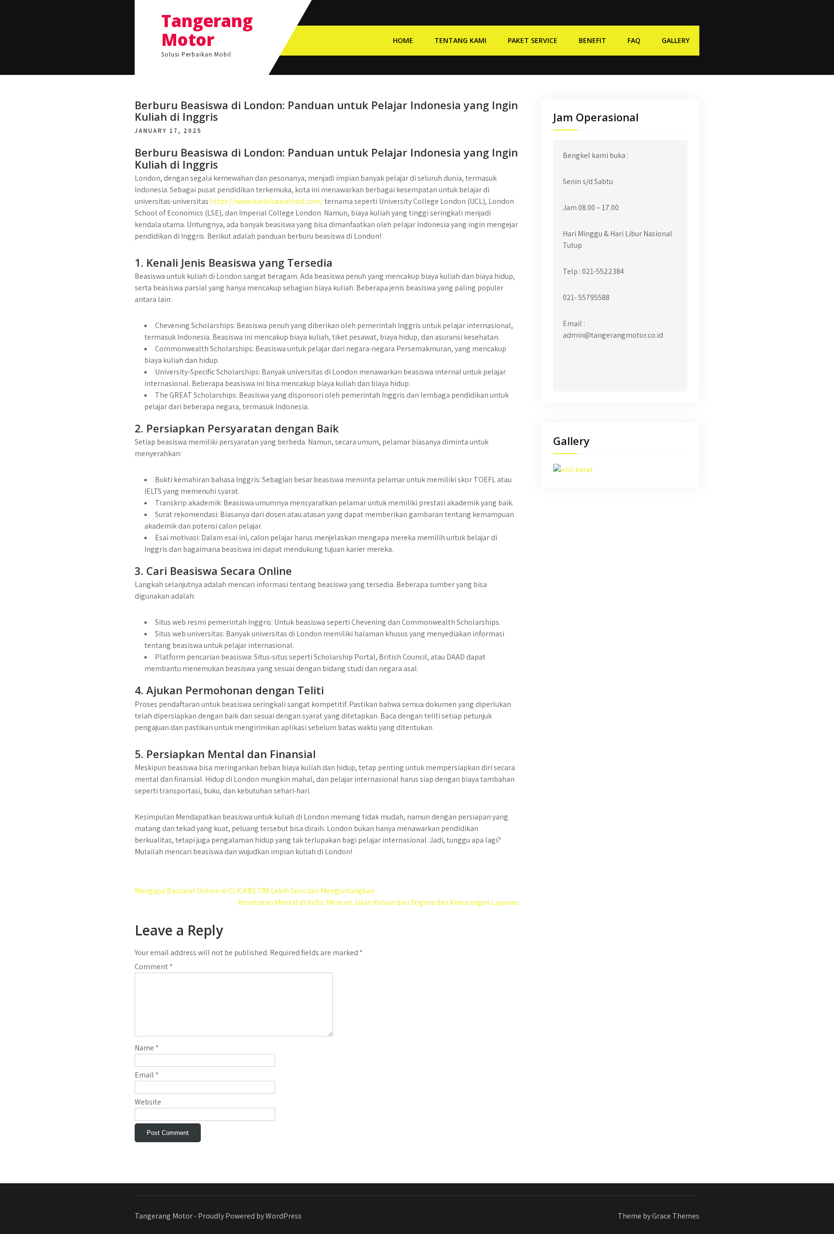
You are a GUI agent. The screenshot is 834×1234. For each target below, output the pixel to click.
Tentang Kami (460, 40)
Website (148, 1102)
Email (147, 1075)
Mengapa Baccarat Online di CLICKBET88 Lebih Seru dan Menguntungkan (255, 891)
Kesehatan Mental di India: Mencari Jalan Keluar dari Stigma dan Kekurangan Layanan (378, 902)
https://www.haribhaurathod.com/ (266, 201)
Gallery (676, 40)
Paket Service (532, 40)
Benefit (592, 40)
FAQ (633, 40)
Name (147, 1048)
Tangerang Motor (207, 30)
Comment (154, 966)
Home (403, 40)
